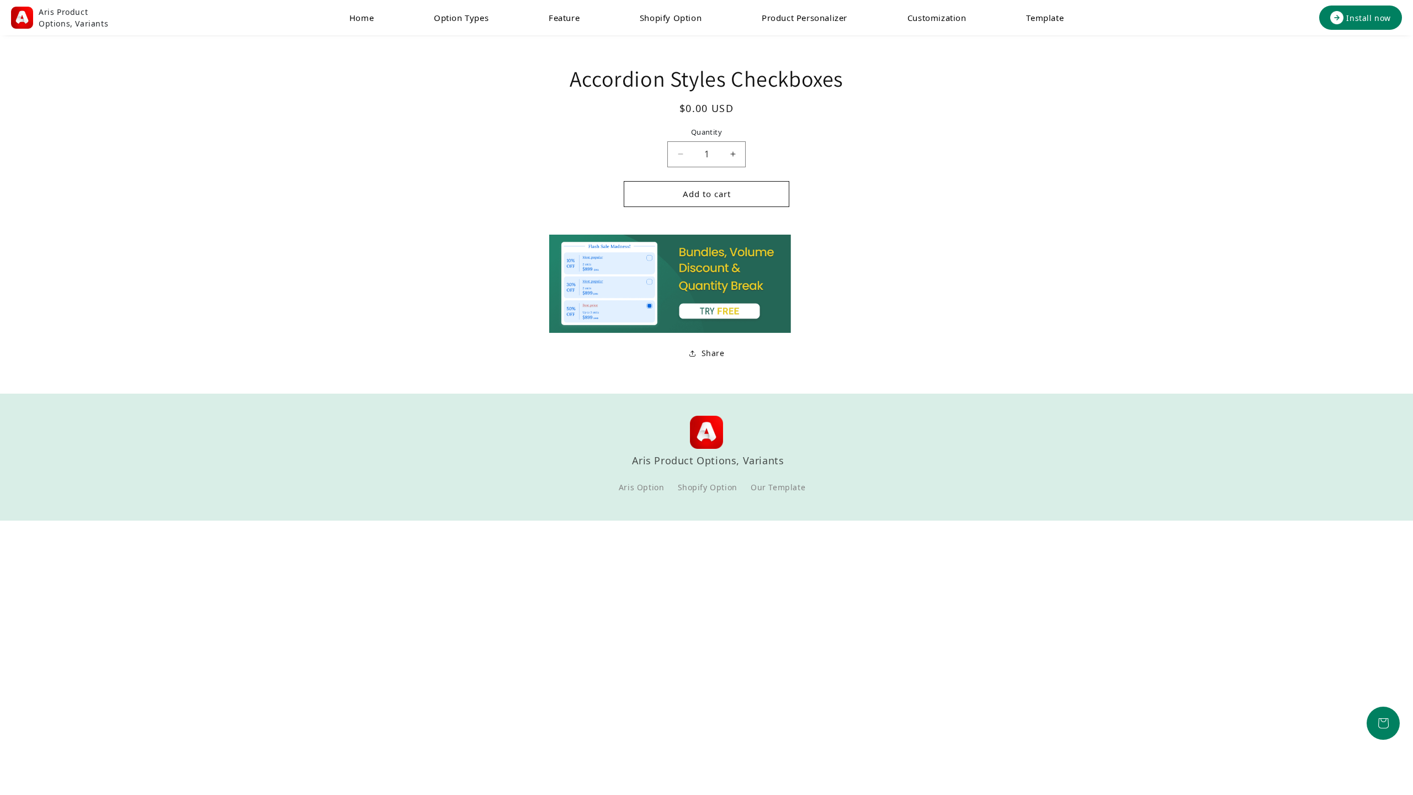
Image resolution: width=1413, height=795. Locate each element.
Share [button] (713, 353)
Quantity (706, 132)
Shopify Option (671, 17)
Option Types (461, 17)
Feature (564, 17)
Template (1045, 17)
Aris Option (642, 487)
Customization (936, 17)
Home (361, 17)
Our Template (778, 487)
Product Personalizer (804, 17)
